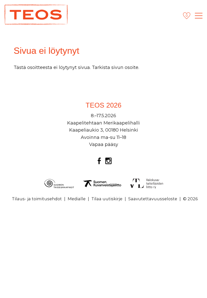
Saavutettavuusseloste (152, 198)
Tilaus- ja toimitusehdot (37, 198)
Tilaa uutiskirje (106, 198)
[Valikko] (198, 15)
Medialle (77, 198)
